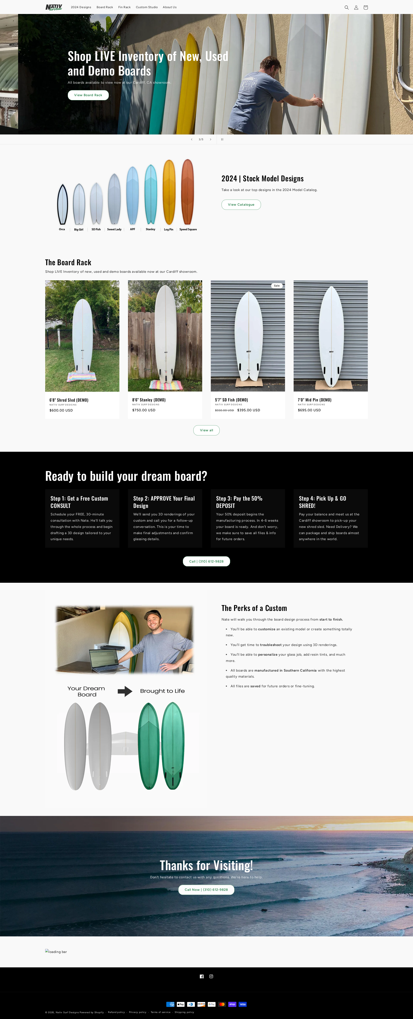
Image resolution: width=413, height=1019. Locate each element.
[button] (346, 7)
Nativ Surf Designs (67, 1012)
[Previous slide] (191, 139)
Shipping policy (184, 1012)
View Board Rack (73, 95)
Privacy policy (137, 1012)
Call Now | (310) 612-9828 (206, 890)
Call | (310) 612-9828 (206, 561)
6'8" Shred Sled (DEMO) (68, 400)
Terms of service (161, 1012)
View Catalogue (241, 205)
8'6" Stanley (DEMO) (149, 399)
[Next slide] (210, 139)
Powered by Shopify (92, 1012)
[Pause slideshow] (221, 139)
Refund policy (116, 1012)
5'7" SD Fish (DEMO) (231, 399)
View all (206, 430)
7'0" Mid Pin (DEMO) (314, 399)
